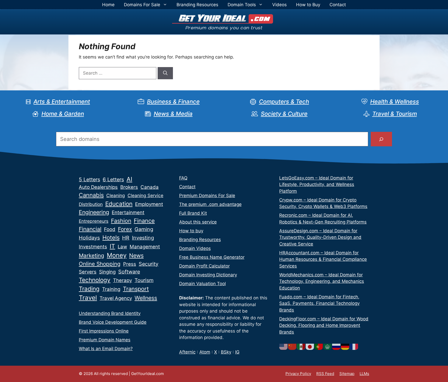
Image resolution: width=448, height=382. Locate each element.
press (129, 264)
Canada (150, 187)
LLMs (364, 373)
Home (108, 4)
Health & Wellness (394, 101)
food (109, 229)
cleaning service (145, 195)
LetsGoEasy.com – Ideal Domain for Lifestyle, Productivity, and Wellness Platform (316, 184)
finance (144, 220)
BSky (226, 352)
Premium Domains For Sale (207, 195)
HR (125, 238)
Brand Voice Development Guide (112, 322)
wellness (146, 297)
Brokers (129, 187)
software (129, 272)
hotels (111, 237)
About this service (198, 222)
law (122, 247)
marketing (91, 255)
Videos (279, 4)
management (145, 247)
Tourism (144, 280)
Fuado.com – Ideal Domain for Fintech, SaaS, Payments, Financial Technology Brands (319, 303)
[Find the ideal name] (381, 139)
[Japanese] (310, 346)
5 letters (89, 179)
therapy (122, 280)
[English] (283, 346)
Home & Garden (62, 113)
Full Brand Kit (193, 213)
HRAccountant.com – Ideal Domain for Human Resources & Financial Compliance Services (323, 259)
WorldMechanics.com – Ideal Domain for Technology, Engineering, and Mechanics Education (321, 281)
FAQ (183, 178)
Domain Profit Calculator (204, 266)
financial (90, 229)
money (117, 255)
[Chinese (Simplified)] (292, 346)
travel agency (116, 298)
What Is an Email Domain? (106, 348)
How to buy (191, 230)
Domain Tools (242, 4)
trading (89, 288)
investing (143, 238)
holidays (89, 238)
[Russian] (336, 346)
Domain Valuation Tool (202, 283)
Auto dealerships (98, 187)
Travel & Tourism (394, 113)
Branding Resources (197, 4)
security (148, 264)
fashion (121, 220)
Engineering (94, 212)
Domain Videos (195, 248)
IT (112, 246)
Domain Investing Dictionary (208, 274)
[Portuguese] (318, 346)
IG (237, 352)
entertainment (128, 212)
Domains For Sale (142, 4)
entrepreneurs (93, 221)
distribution (91, 204)
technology (94, 279)
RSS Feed (325, 373)
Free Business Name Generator (211, 257)
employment (149, 204)
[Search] (165, 73)
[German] (345, 346)
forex (125, 229)
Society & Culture (284, 113)
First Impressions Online (104, 331)
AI (129, 179)
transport (136, 288)
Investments (93, 247)
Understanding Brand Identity (110, 313)
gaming (144, 229)
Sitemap (346, 373)
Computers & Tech (284, 101)
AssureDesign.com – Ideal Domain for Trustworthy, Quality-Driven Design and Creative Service (320, 237)
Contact (338, 4)
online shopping (100, 264)
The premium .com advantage (210, 204)
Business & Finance (173, 101)
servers (87, 272)
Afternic (187, 352)
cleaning (115, 195)
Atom (204, 352)
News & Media (173, 113)
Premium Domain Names (104, 339)
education (118, 203)
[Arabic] (327, 346)
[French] (354, 346)
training (111, 289)
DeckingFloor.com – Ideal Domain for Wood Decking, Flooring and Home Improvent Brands (323, 325)
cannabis (91, 195)
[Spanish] (301, 346)
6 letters (113, 179)
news (136, 255)
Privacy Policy (298, 373)
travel (88, 297)
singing (107, 272)
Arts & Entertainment (61, 101)
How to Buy (308, 4)
